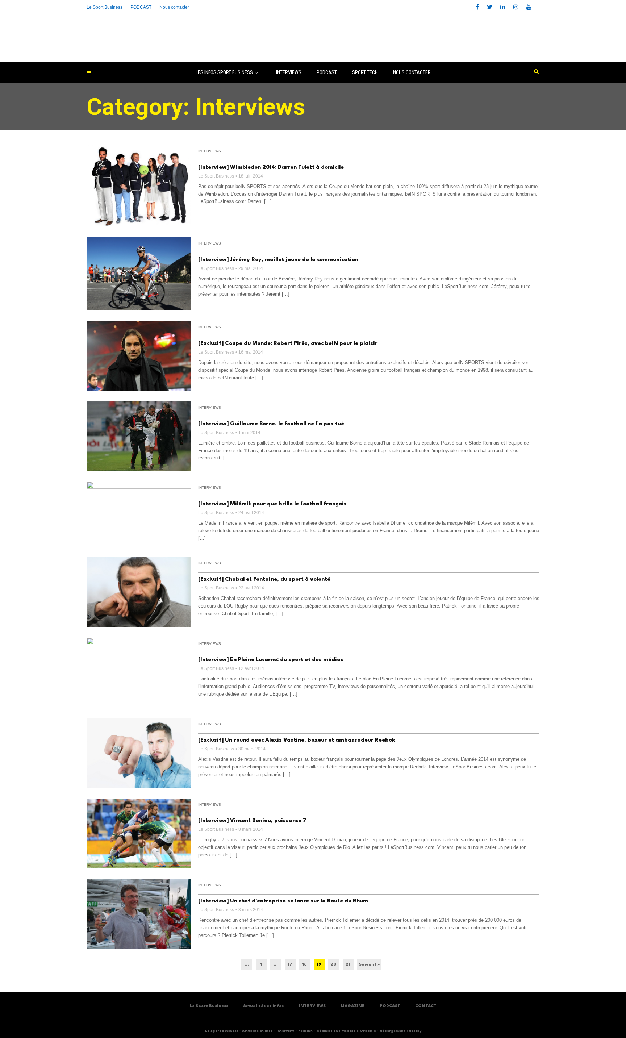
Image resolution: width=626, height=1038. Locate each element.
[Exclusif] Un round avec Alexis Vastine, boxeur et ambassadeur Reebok (296, 740)
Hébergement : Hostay (400, 1031)
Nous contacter (174, 7)
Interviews (209, 151)
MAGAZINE (352, 1006)
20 (333, 965)
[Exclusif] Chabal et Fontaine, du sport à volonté (264, 579)
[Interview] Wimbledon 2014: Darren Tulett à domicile (271, 167)
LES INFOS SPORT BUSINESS (224, 72)
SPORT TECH (365, 72)
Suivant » (369, 965)
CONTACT (426, 1006)
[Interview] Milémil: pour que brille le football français (272, 504)
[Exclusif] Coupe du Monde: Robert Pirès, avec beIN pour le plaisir (287, 343)
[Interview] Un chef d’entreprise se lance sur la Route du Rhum (283, 901)
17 (290, 965)
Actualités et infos (263, 1006)
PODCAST (327, 72)
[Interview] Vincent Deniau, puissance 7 (252, 821)
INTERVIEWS (288, 72)
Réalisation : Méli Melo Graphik (346, 1031)
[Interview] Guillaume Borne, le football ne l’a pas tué (271, 424)
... (247, 965)
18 (304, 965)
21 (348, 965)
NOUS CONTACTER (412, 72)
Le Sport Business (104, 7)
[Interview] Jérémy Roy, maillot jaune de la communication (278, 260)
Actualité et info (257, 1031)
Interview (285, 1031)
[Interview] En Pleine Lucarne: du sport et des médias (270, 660)
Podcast (305, 1031)
